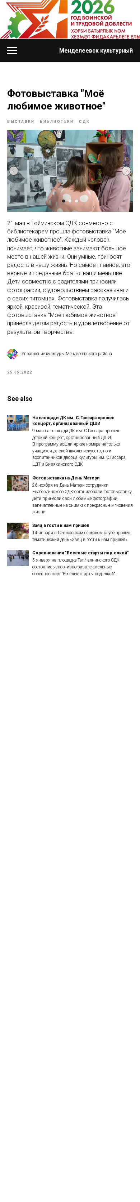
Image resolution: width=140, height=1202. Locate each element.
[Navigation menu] (12, 50)
